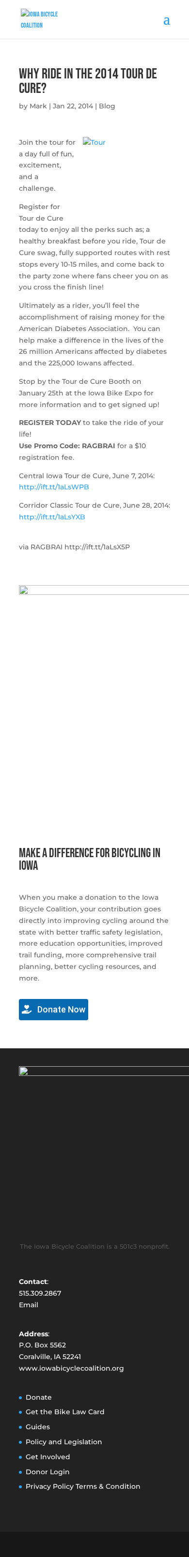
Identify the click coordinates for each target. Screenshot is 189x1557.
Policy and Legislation (64, 1441)
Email (28, 1304)
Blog (107, 106)
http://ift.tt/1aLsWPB (54, 487)
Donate (39, 1397)
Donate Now (60, 1009)
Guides (38, 1426)
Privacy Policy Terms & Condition (83, 1486)
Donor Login (48, 1471)
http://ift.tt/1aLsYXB (52, 517)
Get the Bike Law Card (65, 1411)
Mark (38, 106)
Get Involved (48, 1456)
